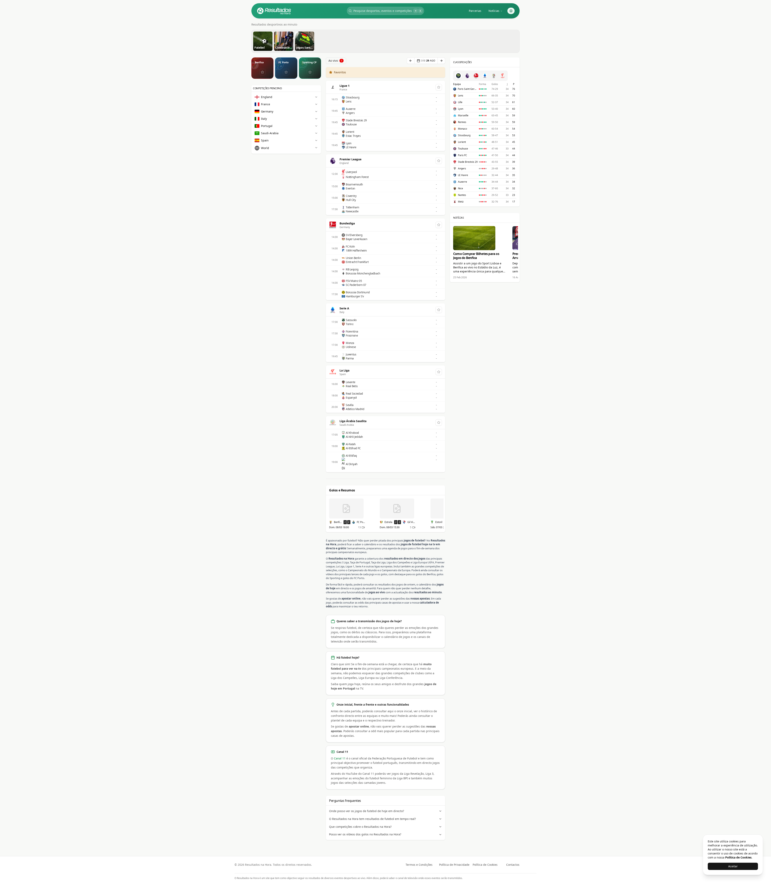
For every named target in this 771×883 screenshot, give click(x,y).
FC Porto (283, 62)
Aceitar (733, 866)
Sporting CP (309, 62)
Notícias (494, 11)
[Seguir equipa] (262, 72)
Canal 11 (340, 758)
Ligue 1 (345, 86)
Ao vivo (335, 60)
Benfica (259, 62)
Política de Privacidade (454, 865)
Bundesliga (347, 223)
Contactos (512, 865)
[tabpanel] (484, 143)
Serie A (344, 308)
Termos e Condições (419, 865)
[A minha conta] (511, 11)
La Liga (344, 370)
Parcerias (475, 11)
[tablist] (480, 76)
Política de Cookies (485, 865)
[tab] (458, 75)
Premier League (350, 159)
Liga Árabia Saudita (353, 421)
